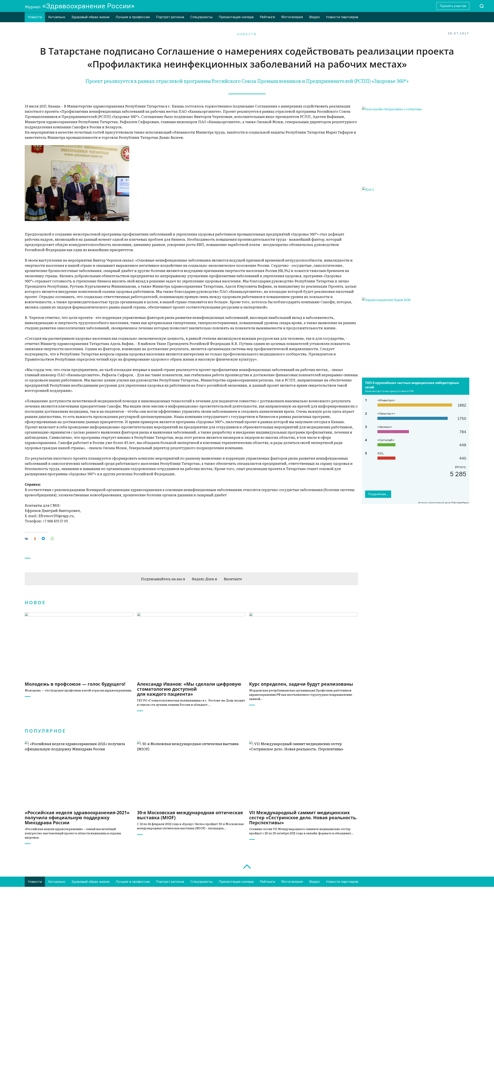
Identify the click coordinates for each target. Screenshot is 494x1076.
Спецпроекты (201, 17)
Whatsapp (60, 1058)
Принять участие (453, 6)
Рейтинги (267, 17)
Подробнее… (378, 494)
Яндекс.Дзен (203, 579)
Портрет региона (170, 17)
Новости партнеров (342, 17)
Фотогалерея (292, 17)
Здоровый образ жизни (90, 17)
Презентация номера (236, 17)
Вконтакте (233, 579)
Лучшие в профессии (133, 17)
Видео (314, 17)
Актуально (56, 17)
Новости (35, 17)
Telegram (29, 1058)
